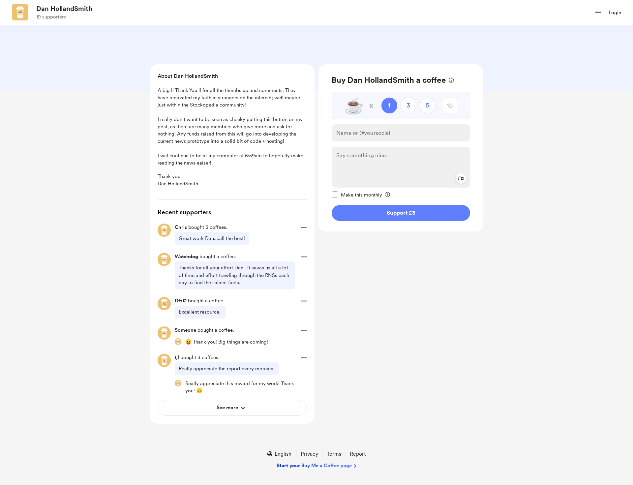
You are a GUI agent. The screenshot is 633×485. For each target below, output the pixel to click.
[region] (400, 147)
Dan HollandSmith (64, 9)
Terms (334, 454)
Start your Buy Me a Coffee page (314, 466)
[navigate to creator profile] (20, 12)
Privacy (309, 454)
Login (615, 12)
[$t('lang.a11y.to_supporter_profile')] (178, 342)
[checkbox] (357, 194)
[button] (598, 12)
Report (358, 454)
